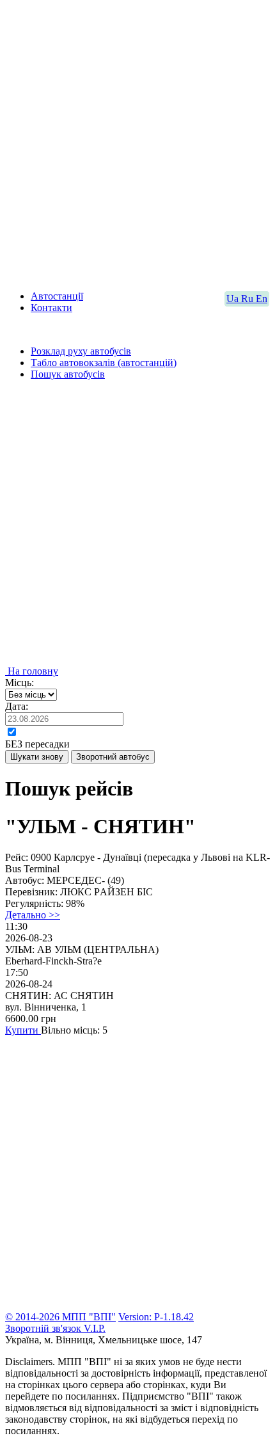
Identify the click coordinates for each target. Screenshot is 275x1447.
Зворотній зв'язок (44, 1328)
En (261, 298)
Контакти (51, 307)
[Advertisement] (137, 142)
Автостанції (57, 296)
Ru (248, 298)
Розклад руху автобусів (81, 351)
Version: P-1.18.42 (156, 1316)
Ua (233, 298)
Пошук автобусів (68, 374)
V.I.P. (95, 1328)
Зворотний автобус (113, 757)
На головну (31, 671)
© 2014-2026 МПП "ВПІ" (60, 1316)
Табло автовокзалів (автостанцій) (104, 362)
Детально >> (32, 914)
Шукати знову (36, 757)
